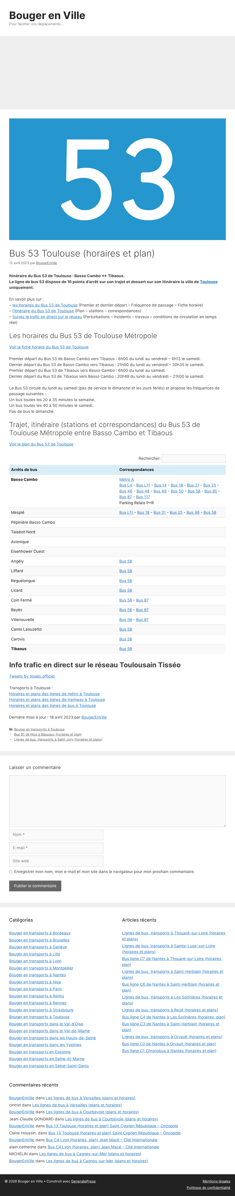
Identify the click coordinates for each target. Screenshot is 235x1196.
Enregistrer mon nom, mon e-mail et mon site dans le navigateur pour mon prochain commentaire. (104, 871)
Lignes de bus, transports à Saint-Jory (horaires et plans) (58, 739)
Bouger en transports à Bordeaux (39, 933)
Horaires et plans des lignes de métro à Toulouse (54, 694)
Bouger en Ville (47, 15)
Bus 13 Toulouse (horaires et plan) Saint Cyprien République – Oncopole (112, 1126)
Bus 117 (143, 497)
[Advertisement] (117, 70)
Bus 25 (209, 485)
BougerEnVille (94, 717)
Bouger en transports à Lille (34, 954)
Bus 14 (160, 485)
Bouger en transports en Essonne (40, 1052)
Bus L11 (143, 485)
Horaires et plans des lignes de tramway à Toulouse (57, 699)
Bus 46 (125, 491)
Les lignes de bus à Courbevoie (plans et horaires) (92, 1112)
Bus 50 (177, 491)
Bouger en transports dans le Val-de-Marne (49, 1031)
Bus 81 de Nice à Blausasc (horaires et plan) (48, 734)
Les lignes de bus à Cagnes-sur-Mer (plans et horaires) (90, 1154)
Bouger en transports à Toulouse (39, 729)
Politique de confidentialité (208, 1187)
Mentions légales (216, 1181)
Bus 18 (177, 485)
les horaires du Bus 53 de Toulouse (45, 305)
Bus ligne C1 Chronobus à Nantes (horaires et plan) (169, 1050)
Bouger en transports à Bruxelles (39, 940)
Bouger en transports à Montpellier (41, 968)
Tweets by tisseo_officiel (32, 676)
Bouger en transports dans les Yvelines (45, 1045)
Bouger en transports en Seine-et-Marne (46, 1058)
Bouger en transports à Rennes (38, 1003)
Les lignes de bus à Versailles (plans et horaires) (90, 1098)
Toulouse (209, 281)
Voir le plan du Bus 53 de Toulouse (41, 444)
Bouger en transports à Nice (35, 982)
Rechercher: (150, 458)
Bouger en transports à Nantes (37, 975)
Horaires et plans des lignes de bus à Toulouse (52, 705)
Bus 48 (143, 491)
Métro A (126, 479)
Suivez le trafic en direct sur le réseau (47, 317)
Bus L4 (125, 485)
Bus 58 (194, 491)
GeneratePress (83, 1181)
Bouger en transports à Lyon (35, 961)
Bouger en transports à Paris (35, 989)
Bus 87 (125, 497)
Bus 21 (193, 485)
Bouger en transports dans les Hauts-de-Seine (52, 1038)
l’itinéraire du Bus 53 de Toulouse (43, 311)
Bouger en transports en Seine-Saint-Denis (49, 1066)
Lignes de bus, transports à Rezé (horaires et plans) (170, 1010)
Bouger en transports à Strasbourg (41, 1010)
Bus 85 (210, 491)
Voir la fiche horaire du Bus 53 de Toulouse (49, 347)
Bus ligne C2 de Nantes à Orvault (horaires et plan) (169, 1044)
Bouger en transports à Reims (36, 996)
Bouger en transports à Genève (38, 947)
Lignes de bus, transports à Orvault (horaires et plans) (172, 1037)
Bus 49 (160, 491)
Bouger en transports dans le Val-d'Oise (46, 1024)
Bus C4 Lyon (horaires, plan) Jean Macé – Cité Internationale (101, 1140)
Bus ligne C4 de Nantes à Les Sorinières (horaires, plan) (173, 1017)
